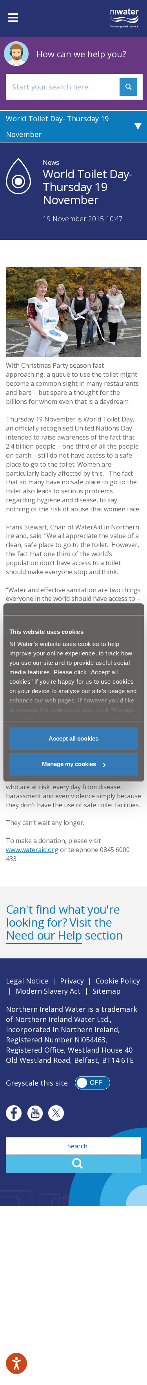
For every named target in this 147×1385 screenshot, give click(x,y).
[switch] (92, 1082)
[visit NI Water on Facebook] (14, 1113)
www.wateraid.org (32, 849)
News (51, 162)
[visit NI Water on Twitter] (56, 1113)
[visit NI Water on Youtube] (35, 1113)
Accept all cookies (73, 738)
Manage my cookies (69, 764)
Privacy (72, 980)
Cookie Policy (118, 980)
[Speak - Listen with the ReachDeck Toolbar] (16, 1363)
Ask (128, 87)
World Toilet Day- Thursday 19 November (57, 126)
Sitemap (107, 991)
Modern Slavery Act (48, 991)
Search (73, 1164)
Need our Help (44, 935)
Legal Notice (27, 980)
